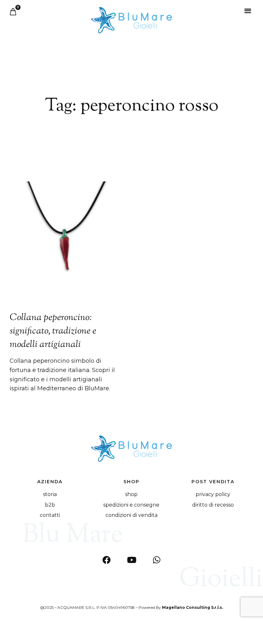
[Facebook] (106, 559)
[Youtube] (131, 559)
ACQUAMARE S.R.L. (76, 607)
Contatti (50, 515)
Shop (131, 494)
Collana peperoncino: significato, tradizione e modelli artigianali (53, 331)
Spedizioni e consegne (131, 505)
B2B (50, 505)
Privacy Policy (213, 494)
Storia (50, 494)
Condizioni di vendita (131, 515)
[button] (248, 10)
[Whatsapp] (156, 559)
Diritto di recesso (213, 505)
